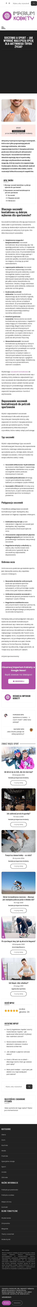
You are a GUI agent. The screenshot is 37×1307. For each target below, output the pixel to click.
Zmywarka (5, 1223)
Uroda (3, 1172)
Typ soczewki (11, 195)
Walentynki (5, 1239)
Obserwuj (19, 681)
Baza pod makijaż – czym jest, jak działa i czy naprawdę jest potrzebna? (19, 1071)
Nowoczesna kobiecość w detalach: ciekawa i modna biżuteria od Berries (17, 1044)
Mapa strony (6, 1202)
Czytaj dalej (18, 783)
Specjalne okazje (8, 1161)
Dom (3, 1140)
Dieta (3, 1135)
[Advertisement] (18, 68)
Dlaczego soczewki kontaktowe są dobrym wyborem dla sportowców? (17, 186)
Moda (3, 1151)
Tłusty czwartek (7, 1234)
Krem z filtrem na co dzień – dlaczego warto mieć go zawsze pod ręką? (19, 1061)
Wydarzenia (6, 1218)
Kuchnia (4, 1145)
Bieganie (4, 1229)
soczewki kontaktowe (19, 372)
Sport (18, 128)
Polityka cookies (7, 1195)
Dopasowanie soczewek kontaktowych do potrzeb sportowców (17, 191)
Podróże (4, 1156)
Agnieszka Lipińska (19, 989)
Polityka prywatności (9, 1190)
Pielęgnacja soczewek (13, 198)
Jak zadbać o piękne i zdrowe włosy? (18, 1053)
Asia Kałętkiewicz (18, 947)
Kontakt (4, 1207)
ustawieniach (6, 1297)
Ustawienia (17, 1303)
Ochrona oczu (11, 201)
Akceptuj (6, 1303)
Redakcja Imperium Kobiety (21, 133)
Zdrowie (4, 1177)
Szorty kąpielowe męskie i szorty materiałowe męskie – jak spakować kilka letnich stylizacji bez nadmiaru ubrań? (19, 1033)
